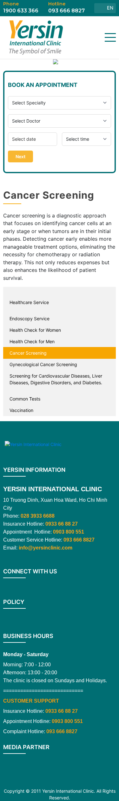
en (110, 8)
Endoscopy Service (30, 318)
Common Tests (25, 398)
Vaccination (21, 410)
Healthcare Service (29, 302)
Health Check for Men (32, 341)
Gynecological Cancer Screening (43, 364)
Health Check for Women (35, 330)
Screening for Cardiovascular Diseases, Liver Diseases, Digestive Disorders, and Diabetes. (56, 379)
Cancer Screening (28, 353)
